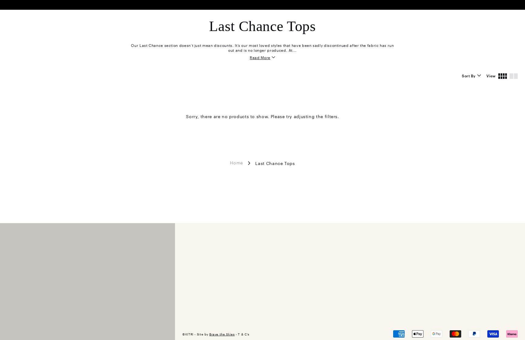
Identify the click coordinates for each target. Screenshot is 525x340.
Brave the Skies (222, 334)
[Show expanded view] (514, 75)
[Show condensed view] (502, 75)
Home (236, 162)
